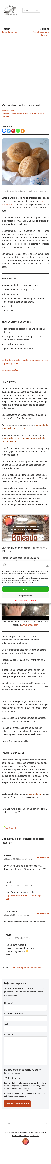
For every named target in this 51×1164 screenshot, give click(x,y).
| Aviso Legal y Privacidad (34, 1149)
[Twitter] (9, 131)
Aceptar (26, 589)
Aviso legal (32, 601)
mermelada (7, 204)
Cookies (17, 1149)
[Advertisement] (25, 70)
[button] (47, 565)
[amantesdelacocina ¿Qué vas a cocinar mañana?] (10, 10)
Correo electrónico (13, 1013)
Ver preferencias (25, 596)
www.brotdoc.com (29, 625)
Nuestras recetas (24, 113)
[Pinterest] (13, 131)
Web (6, 1024)
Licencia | (8, 1149)
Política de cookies (21, 601)
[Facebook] (4, 131)
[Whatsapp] (18, 131)
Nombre (8, 1003)
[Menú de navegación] (46, 10)
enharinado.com (35, 794)
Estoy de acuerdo (14, 1078)
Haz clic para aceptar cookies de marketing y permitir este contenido (25, 528)
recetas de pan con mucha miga (27, 967)
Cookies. (34, 1135)
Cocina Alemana (9, 113)
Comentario (10, 1034)
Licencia (36, 1132)
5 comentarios (8, 111)
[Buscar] (37, 10)
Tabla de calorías (10, 370)
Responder (43, 857)
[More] (23, 131)
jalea (44, 201)
